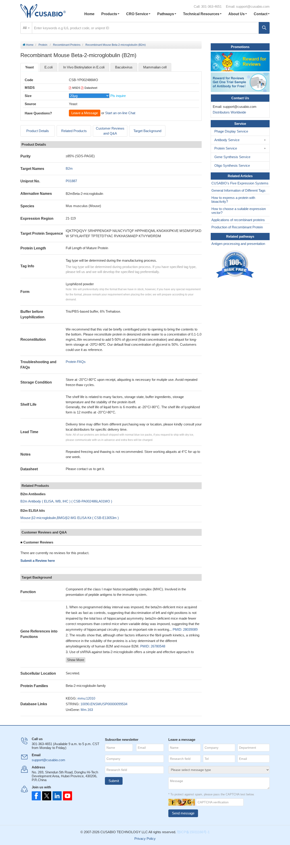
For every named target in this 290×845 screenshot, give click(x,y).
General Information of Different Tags (238, 190)
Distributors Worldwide (228, 112)
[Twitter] (46, 795)
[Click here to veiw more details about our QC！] (236, 264)
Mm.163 (87, 710)
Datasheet (91, 87)
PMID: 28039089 (185, 629)
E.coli (48, 67)
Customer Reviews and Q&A (110, 130)
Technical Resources (201, 14)
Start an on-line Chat (120, 113)
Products (109, 14)
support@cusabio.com (253, 6)
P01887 (71, 181)
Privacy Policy (145, 838)
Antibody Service (226, 140)
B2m (69, 168)
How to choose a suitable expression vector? (238, 211)
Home (89, 14)
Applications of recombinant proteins (238, 220)
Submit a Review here (37, 561)
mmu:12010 (86, 698)
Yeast (29, 67)
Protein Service (225, 148)
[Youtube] (66, 795)
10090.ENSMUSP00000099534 (103, 704)
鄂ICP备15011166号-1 (193, 832)
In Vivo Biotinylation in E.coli (83, 67)
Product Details (37, 131)
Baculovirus (124, 67)
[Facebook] (36, 795)
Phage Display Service (231, 131)
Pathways (165, 14)
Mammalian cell (155, 67)
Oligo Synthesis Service (232, 165)
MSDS (76, 87)
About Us (236, 14)
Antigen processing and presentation (238, 244)
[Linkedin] (56, 795)
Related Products (74, 131)
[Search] (264, 28)
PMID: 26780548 (152, 646)
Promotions (240, 47)
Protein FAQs (76, 362)
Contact (260, 14)
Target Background (147, 131)
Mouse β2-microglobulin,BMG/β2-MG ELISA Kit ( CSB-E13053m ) (69, 518)
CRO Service (137, 14)
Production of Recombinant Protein (237, 227)
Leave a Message (84, 113)
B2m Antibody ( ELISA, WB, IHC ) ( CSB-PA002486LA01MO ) (66, 501)
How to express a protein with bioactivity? (233, 199)
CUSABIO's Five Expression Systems (239, 183)
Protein (43, 44)
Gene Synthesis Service (232, 157)
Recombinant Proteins (66, 44)
